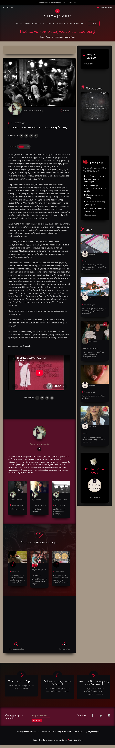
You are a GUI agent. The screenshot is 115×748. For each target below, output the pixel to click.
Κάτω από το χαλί (89, 305)
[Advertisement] (39, 619)
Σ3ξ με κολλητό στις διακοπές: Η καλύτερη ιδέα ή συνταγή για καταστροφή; (94, 310)
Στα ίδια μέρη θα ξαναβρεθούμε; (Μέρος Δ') (59, 511)
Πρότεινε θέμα (46, 732)
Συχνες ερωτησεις (106, 7)
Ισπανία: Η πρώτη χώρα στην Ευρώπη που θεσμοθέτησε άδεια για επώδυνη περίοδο (94, 267)
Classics (50, 23)
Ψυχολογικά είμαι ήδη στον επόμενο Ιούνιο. (95, 209)
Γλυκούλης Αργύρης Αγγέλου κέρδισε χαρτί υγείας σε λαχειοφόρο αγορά (93, 354)
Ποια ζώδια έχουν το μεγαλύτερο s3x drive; (94, 397)
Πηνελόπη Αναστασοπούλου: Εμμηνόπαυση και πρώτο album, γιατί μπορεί (93, 439)
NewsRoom (29, 23)
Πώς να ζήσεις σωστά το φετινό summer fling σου (39, 581)
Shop (94, 23)
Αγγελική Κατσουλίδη (33, 110)
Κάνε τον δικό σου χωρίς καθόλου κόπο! (94, 683)
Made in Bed (15, 572)
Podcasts (61, 23)
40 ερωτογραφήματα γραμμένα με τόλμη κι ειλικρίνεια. (21, 687)
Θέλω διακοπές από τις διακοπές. (93, 196)
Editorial (19, 23)
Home (42, 37)
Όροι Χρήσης (78, 732)
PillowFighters (73, 23)
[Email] (36, 136)
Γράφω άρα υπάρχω (18, 123)
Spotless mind (37, 575)
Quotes (84, 23)
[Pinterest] (31, 136)
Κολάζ (85, 261)
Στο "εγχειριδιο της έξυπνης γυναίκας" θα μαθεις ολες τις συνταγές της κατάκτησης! (93, 691)
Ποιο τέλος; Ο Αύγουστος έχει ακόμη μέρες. (94, 203)
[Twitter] (26, 136)
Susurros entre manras (90, 348)
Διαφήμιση (57, 732)
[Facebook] (21, 136)
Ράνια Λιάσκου (93, 342)
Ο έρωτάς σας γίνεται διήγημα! (57, 683)
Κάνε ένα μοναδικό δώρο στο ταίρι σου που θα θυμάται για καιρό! (57, 689)
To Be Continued (60, 505)
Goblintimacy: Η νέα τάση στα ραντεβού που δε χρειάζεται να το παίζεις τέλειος (17, 578)
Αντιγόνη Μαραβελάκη (39, 570)
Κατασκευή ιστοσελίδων (56, 740)
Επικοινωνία (34, 732)
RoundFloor (78, 740)
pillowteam (92, 254)
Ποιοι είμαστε (67, 732)
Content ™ (39, 23)
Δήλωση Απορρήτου (92, 732)
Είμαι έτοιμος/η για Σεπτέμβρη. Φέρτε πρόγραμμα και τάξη (95, 188)
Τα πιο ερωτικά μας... (21, 681)
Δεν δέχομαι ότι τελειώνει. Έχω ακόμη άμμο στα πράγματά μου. (94, 179)
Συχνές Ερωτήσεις (22, 732)
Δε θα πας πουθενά (17, 509)
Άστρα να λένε (59, 572)
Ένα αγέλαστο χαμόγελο (37, 510)
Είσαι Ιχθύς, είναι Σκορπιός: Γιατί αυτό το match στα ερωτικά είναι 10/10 (60, 578)
